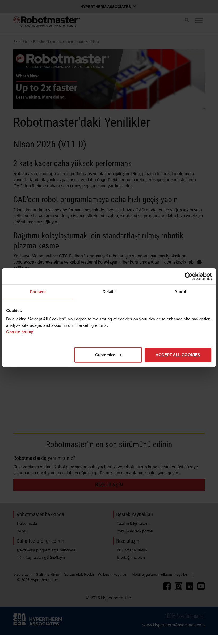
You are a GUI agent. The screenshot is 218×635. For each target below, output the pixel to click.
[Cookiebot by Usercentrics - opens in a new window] (188, 276)
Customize (105, 354)
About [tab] (180, 291)
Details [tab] (109, 291)
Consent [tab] (38, 291)
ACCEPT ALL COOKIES (178, 354)
